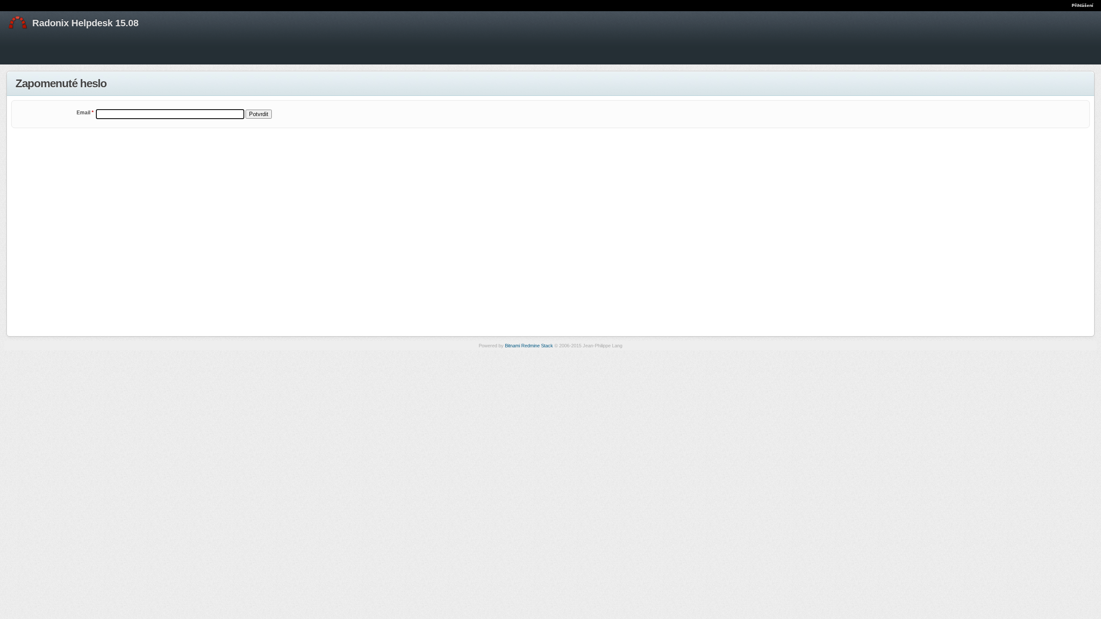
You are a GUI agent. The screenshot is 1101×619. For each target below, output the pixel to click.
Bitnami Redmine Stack (529, 345)
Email (85, 113)
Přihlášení (1082, 5)
